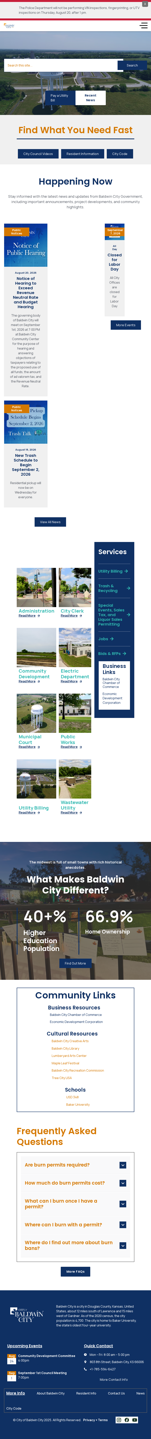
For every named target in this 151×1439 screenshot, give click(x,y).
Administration (36, 611)
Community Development (34, 673)
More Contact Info (114, 1379)
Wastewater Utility (74, 805)
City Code (120, 154)
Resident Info (86, 1393)
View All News (50, 522)
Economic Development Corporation (112, 698)
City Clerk (72, 611)
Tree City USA (62, 1078)
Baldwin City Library (65, 1048)
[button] (143, 25)
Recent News (91, 97)
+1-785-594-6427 (103, 1369)
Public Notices (16, 231)
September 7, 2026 (115, 231)
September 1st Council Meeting (42, 1373)
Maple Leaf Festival (65, 1063)
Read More (29, 615)
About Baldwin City (51, 1393)
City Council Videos (38, 154)
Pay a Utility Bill (59, 97)
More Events (126, 325)
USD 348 (72, 1097)
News (140, 1393)
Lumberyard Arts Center (69, 1056)
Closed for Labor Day (115, 262)
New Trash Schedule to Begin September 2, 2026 (25, 465)
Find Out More (75, 963)
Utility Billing (34, 808)
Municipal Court (30, 739)
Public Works (68, 739)
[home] (9, 25)
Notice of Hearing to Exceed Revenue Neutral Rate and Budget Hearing (25, 292)
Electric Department (75, 673)
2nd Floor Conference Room (36, 1364)
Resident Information (83, 154)
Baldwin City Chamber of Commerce (111, 683)
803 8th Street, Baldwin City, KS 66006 (117, 1362)
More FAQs (75, 1271)
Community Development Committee (46, 1356)
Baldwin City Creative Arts (70, 1041)
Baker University (78, 1104)
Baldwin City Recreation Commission (78, 1070)
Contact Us (116, 1393)
